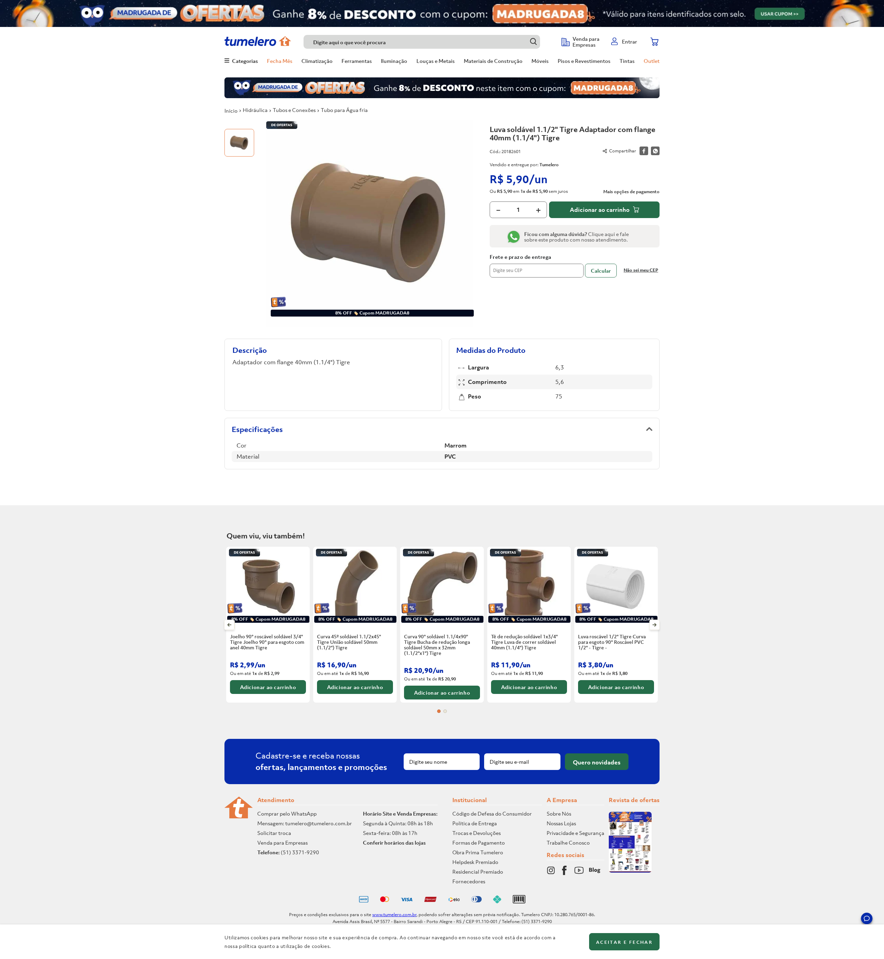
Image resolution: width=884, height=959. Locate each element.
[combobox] (429, 42)
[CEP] (537, 266)
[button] (867, 920)
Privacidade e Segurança (575, 832)
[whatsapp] (655, 151)
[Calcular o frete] (601, 271)
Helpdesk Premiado (475, 861)
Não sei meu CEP (641, 270)
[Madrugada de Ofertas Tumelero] (442, 13)
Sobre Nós (559, 813)
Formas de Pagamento (478, 842)
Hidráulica (255, 109)
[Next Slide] (654, 625)
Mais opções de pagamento (631, 191)
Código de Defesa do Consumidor (492, 813)
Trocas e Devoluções (476, 832)
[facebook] (644, 151)
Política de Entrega (474, 823)
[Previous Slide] (229, 625)
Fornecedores (468, 881)
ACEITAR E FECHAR (624, 942)
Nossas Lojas (561, 823)
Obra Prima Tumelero (477, 852)
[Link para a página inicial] (231, 110)
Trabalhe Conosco (568, 842)
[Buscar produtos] (533, 41)
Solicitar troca (274, 832)
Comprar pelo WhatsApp (287, 813)
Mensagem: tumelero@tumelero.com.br (304, 823)
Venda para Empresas (282, 842)
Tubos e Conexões (294, 109)
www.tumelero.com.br (394, 915)
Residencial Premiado (477, 871)
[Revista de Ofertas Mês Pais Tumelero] (630, 870)
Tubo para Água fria (344, 109)
